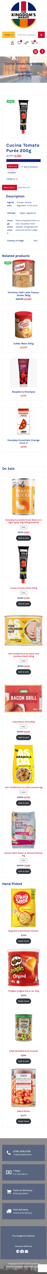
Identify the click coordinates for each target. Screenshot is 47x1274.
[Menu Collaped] (35, 51)
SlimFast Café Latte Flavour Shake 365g (23, 294)
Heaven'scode (23, 1269)
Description (9, 187)
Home (23, 68)
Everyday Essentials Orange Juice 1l (23, 442)
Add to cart (12, 166)
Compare (12, 172)
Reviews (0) (24, 187)
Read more (25, 291)
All (17, 179)
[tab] (9, 187)
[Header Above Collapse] (42, 51)
